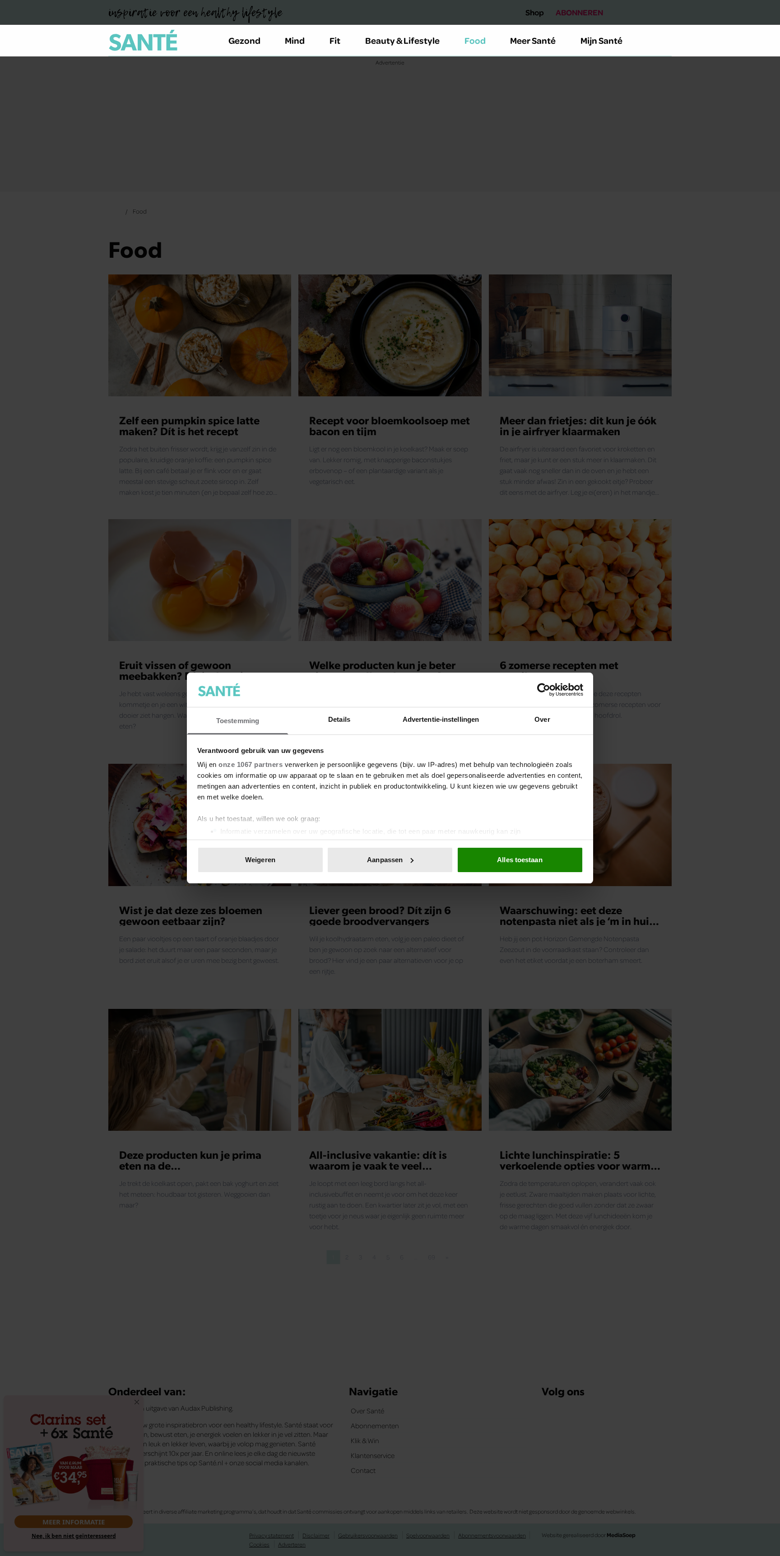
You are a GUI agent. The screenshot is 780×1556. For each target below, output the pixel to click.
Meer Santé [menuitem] (533, 40)
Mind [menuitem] (295, 40)
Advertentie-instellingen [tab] (441, 719)
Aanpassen (385, 860)
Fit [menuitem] (335, 40)
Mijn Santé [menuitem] (601, 40)
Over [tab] (542, 719)
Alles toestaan (519, 860)
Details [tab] (339, 719)
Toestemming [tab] (237, 721)
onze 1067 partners (250, 764)
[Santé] (143, 40)
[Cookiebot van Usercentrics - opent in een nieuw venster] (543, 690)
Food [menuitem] (475, 40)
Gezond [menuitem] (244, 40)
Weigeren (260, 860)
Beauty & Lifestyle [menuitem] (402, 40)
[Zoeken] (664, 40)
